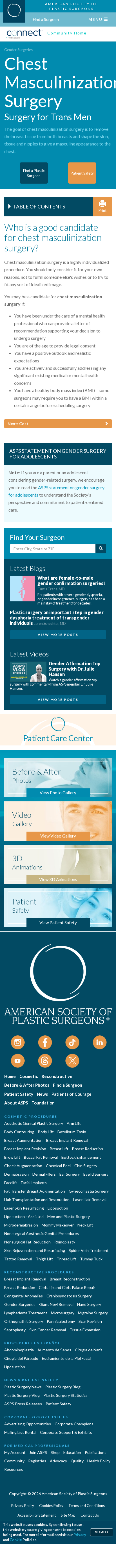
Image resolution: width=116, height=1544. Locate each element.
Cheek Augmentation (23, 1165)
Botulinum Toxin (71, 1131)
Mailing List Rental (20, 1432)
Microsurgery (62, 1312)
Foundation (43, 1102)
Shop (55, 1452)
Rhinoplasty (64, 1241)
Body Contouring (19, 1131)
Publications (95, 1452)
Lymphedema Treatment (25, 1312)
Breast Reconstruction (70, 1278)
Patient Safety (18, 1094)
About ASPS (16, 1102)
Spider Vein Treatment (89, 1250)
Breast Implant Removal (67, 1140)
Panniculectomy (61, 1321)
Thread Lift (66, 1258)
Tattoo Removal (18, 1258)
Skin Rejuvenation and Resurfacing (34, 1250)
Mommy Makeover (58, 1225)
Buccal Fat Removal (41, 1157)
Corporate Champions (74, 1423)
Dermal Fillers (44, 1174)
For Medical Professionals (37, 1445)
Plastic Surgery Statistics (65, 1395)
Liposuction (58, 1208)
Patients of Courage (72, 1094)
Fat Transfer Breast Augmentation (34, 1191)
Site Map (68, 1515)
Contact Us (90, 1515)
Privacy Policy (22, 1505)
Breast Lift (59, 1148)
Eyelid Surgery (95, 1174)
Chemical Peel (58, 1165)
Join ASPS (38, 1452)
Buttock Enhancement (81, 1157)
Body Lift (46, 1131)
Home (10, 1076)
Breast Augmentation (23, 1140)
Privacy (79, 1535)
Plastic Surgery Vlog (22, 1395)
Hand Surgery (89, 1304)
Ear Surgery (69, 1174)
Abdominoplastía (19, 1349)
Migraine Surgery (93, 1312)
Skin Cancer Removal (47, 1329)
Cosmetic (28, 1076)
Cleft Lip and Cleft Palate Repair (67, 1287)
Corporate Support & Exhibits (66, 1432)
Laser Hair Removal (89, 1199)
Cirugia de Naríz (88, 1349)
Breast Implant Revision (25, 1148)
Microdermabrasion (21, 1225)
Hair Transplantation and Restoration (37, 1199)
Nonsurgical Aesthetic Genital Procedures (41, 1233)
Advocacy (58, 1460)
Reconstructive (57, 1076)
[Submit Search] (100, 548)
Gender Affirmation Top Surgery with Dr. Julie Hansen (75, 669)
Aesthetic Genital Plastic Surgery (33, 1123)
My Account (15, 1452)
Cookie (16, 1540)
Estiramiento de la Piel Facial (66, 1358)
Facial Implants (34, 1182)
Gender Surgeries (18, 49)
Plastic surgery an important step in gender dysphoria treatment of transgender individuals (57, 618)
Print (102, 210)
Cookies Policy (51, 1505)
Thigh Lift (44, 1258)
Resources (13, 1469)
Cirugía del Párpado (21, 1358)
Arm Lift (74, 1123)
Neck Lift (85, 1225)
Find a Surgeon (46, 19)
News (42, 1094)
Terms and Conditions (86, 1505)
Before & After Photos (26, 1085)
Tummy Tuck (91, 1258)
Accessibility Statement (36, 1515)
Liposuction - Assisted (24, 1216)
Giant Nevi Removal (56, 1304)
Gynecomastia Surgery (89, 1191)
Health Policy (98, 1460)
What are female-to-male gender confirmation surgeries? (71, 583)
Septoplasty (15, 1329)
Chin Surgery (85, 1165)
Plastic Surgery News (23, 1386)
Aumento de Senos (54, 1349)
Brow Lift (12, 1157)
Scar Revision (90, 1321)
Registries (37, 1460)
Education (72, 1452)
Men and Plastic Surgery (68, 1216)
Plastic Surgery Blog (63, 1386)
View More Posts (58, 634)
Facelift (10, 1182)
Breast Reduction (87, 1148)
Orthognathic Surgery (23, 1321)
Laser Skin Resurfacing (24, 1208)
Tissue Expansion (85, 1329)
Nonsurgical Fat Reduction (27, 1241)
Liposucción (14, 1366)
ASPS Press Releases (23, 1403)
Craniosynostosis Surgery (69, 1295)
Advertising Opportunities (27, 1423)
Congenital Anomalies (23, 1295)
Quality (77, 1460)
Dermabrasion (16, 1174)
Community (14, 1460)
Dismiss (101, 1532)
